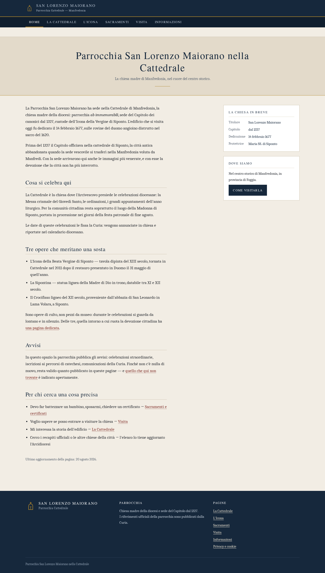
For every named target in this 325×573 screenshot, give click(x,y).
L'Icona (91, 22)
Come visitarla (247, 190)
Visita (142, 22)
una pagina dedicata (42, 328)
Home (34, 22)
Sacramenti (117, 22)
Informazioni (168, 22)
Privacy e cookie (224, 546)
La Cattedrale (61, 22)
